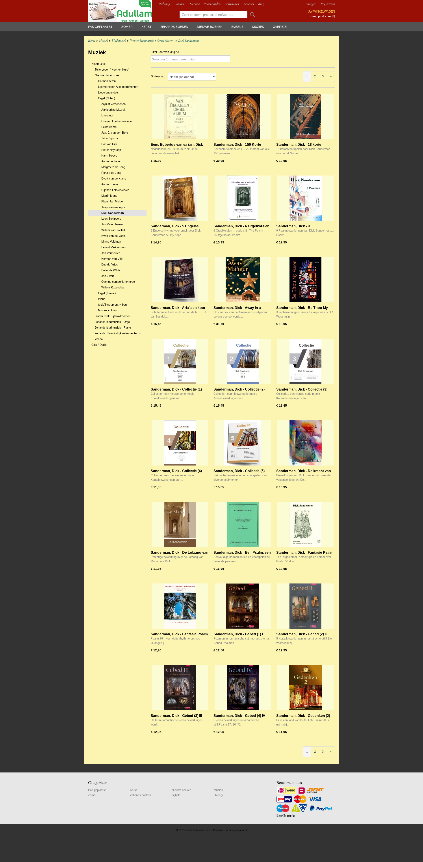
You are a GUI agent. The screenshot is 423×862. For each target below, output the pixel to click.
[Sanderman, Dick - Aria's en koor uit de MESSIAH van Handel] (180, 279)
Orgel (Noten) (165, 40)
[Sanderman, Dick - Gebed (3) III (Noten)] (180, 687)
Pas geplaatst (100, 26)
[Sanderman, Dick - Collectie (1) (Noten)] (180, 361)
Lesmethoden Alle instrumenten (118, 86)
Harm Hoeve (109, 155)
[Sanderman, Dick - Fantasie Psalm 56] (305, 524)
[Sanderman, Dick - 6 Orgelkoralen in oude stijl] (243, 198)
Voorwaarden (212, 4)
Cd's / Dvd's (99, 344)
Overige (280, 26)
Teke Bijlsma (109, 138)
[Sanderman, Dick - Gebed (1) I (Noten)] (243, 606)
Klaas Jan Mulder (112, 201)
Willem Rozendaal (112, 287)
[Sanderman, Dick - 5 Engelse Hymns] (180, 198)
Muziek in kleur (107, 310)
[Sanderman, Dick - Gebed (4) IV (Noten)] (243, 687)
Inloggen (311, 4)
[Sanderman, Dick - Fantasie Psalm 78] (180, 606)
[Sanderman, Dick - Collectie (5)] (243, 443)
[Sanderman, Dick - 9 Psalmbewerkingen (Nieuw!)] (305, 198)
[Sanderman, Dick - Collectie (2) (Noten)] (243, 361)
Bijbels (237, 26)
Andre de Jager (111, 161)
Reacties (248, 4)
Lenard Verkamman (113, 247)
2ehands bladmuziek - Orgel (112, 321)
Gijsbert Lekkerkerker (115, 190)
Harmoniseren (107, 81)
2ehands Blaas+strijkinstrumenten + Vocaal (118, 336)
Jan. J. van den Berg (114, 132)
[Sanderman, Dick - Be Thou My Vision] (305, 279)
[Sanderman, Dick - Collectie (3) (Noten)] (305, 361)
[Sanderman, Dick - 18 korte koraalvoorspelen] (305, 116)
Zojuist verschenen (113, 104)
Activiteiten (232, 4)
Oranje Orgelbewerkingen (117, 121)
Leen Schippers (111, 218)
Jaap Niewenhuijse (113, 207)
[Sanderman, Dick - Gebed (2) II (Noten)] (305, 606)
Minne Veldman (111, 241)
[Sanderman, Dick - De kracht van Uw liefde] (305, 443)
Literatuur (107, 115)
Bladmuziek (119, 40)
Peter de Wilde (110, 270)
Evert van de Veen (113, 235)
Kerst (146, 26)
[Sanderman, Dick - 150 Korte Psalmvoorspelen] (243, 116)
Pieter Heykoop (111, 149)
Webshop (164, 4)
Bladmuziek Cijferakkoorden (112, 316)
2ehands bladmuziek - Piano (113, 327)
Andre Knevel (110, 184)
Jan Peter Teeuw (112, 224)
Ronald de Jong (111, 172)
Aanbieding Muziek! (113, 109)
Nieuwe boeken (210, 26)
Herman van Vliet (112, 258)
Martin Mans (109, 195)
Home (91, 40)
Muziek (258, 26)
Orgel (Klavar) (107, 293)
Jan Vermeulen (110, 253)
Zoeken (251, 14)
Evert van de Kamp (113, 178)
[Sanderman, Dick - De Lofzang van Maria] (180, 524)
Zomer (127, 26)
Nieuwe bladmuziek (142, 40)
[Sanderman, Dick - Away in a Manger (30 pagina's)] (243, 279)
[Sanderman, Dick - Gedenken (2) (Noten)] (305, 687)
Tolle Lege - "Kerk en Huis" (112, 69)
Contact (179, 4)
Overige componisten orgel (118, 281)
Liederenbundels (108, 92)
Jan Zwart (107, 276)
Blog (261, 4)
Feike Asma (109, 127)
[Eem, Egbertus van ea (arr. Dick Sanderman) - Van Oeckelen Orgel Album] (180, 116)
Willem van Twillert (113, 230)
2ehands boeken (174, 26)
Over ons (194, 4)
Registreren (328, 4)
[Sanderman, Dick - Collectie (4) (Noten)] (180, 443)
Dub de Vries (109, 264)
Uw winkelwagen (321, 11)
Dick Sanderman (188, 40)
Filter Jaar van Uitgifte (165, 52)
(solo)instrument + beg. (113, 304)
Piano (101, 299)
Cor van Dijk (109, 144)
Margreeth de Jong (113, 167)
